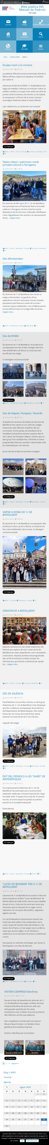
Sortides (37, 403)
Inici (5, 57)
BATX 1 (7, 152)
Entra (46, 2)
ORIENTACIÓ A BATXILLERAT (19, 610)
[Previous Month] (7, 1087)
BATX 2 (12, 152)
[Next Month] (44, 1087)
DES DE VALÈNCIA (13, 693)
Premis (34, 874)
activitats (32, 152)
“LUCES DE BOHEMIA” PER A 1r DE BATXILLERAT (22, 885)
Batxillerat (15, 57)
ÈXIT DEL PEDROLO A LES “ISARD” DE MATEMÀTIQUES (24, 778)
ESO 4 (18, 152)
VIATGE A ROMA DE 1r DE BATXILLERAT (17, 513)
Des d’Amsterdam (13, 258)
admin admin (9, 69)
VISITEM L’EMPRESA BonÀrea (20, 991)
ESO (45, 152)
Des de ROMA (11, 336)
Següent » (15, 1063)
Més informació (32, 1141)
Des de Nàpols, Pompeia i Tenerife (22, 413)
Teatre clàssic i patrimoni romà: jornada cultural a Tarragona (21, 163)
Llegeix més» (15, 218)
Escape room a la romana (17, 65)
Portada (23, 152)
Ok (22, 1141)
